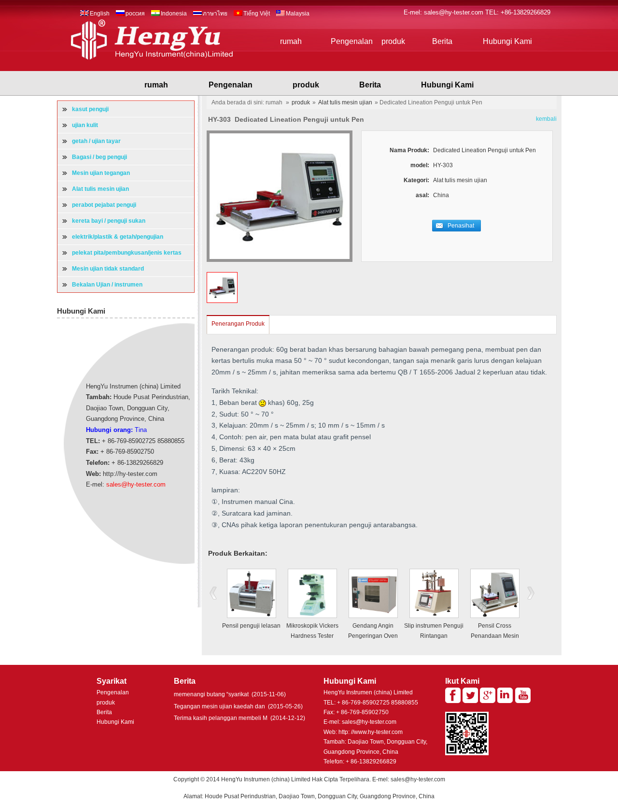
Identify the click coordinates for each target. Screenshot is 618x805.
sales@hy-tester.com (454, 12)
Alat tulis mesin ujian (345, 102)
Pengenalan (352, 41)
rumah (291, 41)
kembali (546, 118)
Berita (442, 41)
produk (393, 41)
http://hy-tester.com (130, 473)
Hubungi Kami (507, 41)
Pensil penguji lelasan (251, 625)
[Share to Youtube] (523, 695)
